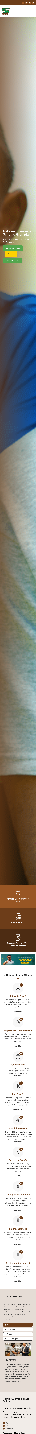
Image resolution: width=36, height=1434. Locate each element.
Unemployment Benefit (18, 1194)
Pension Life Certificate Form (18, 900)
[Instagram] (23, 3)
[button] (32, 11)
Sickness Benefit (18, 1229)
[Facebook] (30, 3)
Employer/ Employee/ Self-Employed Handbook (18, 944)
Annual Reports (18, 922)
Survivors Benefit (18, 1160)
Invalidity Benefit (18, 1128)
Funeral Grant (18, 1064)
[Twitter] (26, 3)
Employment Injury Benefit (18, 1030)
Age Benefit (18, 1094)
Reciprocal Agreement (18, 1263)
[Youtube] (33, 3)
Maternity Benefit (18, 996)
